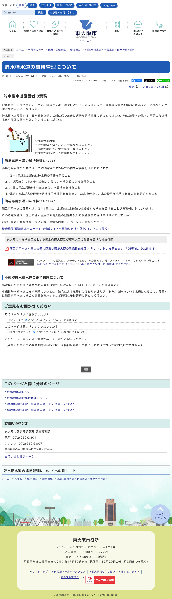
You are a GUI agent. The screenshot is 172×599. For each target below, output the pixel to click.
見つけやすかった (20, 332)
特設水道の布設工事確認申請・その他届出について (41, 410)
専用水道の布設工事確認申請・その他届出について (41, 404)
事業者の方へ (36, 50)
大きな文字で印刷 (153, 86)
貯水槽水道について (20, 392)
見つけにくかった (74, 332)
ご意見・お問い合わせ (62, 12)
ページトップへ (160, 516)
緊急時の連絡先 (70, 577)
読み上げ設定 (64, 5)
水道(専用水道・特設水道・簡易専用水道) (109, 50)
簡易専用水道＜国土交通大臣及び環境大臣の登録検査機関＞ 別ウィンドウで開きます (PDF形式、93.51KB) (83, 248)
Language (109, 5)
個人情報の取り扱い (103, 571)
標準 (21, 5)
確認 (86, 369)
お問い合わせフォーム (19, 456)
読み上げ (46, 5)
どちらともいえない (39, 320)
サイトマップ (40, 571)
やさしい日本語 (87, 5)
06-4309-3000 (86, 556)
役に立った (16, 320)
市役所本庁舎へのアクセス (69, 571)
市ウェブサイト (130, 571)
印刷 (131, 86)
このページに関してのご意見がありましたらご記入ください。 (46, 339)
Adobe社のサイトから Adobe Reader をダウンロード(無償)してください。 (84, 264)
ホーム (20, 50)
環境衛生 (75, 50)
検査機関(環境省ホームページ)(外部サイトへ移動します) (56, 228)
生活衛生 (32, 479)
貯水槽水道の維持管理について (28, 398)
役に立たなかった (66, 320)
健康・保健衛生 (57, 50)
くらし (19, 479)
